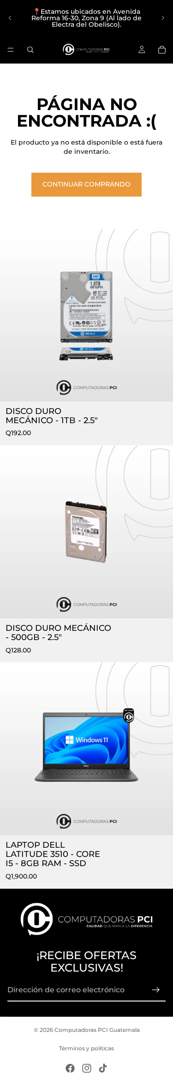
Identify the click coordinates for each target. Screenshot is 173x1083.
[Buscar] (30, 50)
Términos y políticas (86, 1048)
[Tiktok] (102, 1068)
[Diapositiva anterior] (10, 18)
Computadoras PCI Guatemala (97, 1029)
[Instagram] (86, 1068)
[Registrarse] (156, 990)
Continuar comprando (86, 184)
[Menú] (10, 49)
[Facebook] (70, 1068)
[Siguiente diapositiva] (163, 18)
